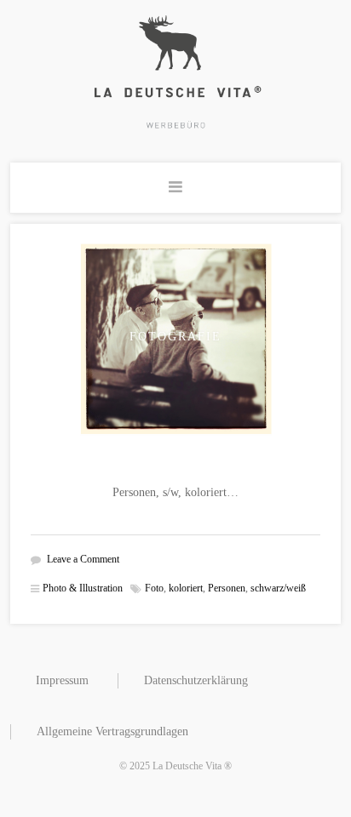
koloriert (186, 588)
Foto (154, 588)
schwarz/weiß (278, 588)
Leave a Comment (83, 559)
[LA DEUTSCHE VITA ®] (175, 71)
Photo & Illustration (83, 588)
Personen (226, 588)
